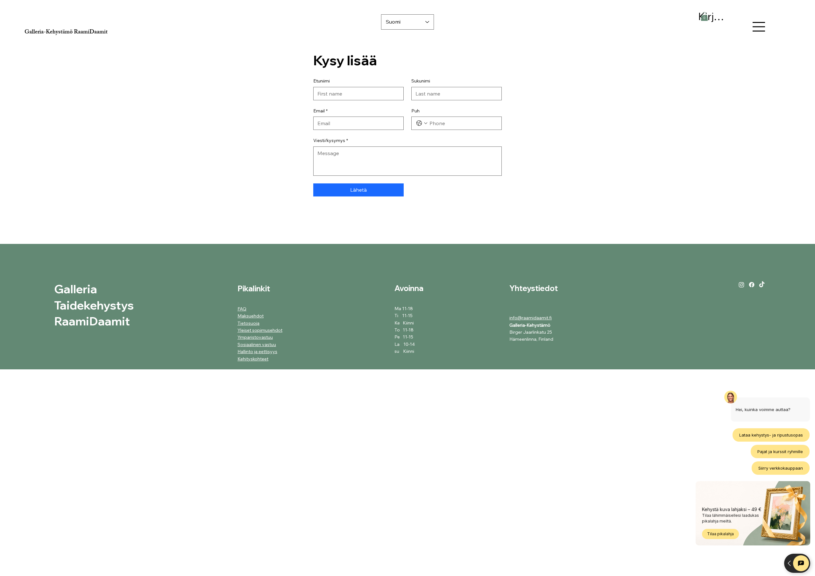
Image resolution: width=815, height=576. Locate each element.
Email (320, 111)
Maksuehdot (250, 316)
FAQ (241, 309)
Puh (415, 111)
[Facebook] (751, 284)
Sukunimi (420, 81)
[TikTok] (761, 284)
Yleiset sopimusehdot (259, 330)
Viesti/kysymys (330, 140)
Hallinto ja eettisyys (257, 351)
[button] (704, 16)
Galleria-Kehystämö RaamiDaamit (66, 32)
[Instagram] (741, 284)
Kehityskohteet (252, 359)
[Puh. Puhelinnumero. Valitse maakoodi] (421, 123)
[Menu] (759, 26)
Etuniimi (321, 81)
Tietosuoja (248, 323)
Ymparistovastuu (255, 337)
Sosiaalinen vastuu (256, 344)
